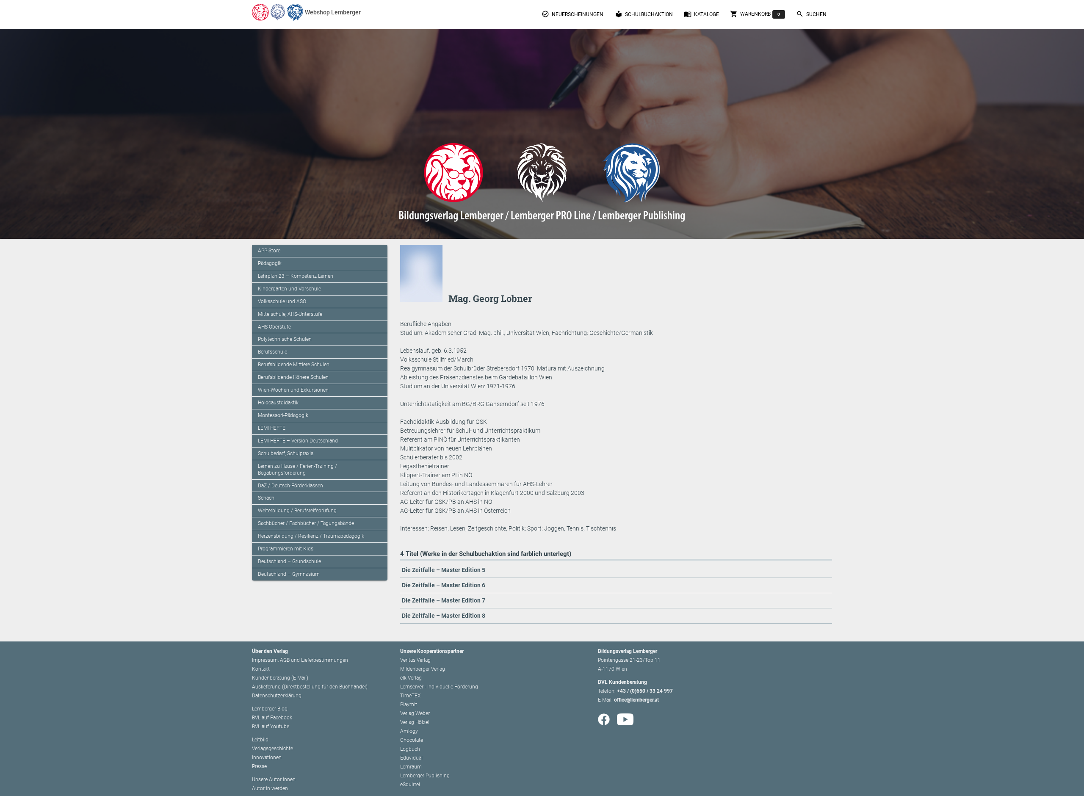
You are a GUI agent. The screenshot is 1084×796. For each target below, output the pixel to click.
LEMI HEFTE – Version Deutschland (298, 441)
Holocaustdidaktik (278, 403)
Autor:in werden (270, 788)
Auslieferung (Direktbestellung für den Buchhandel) (310, 687)
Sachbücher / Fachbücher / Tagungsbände (306, 523)
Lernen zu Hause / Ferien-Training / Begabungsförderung (297, 469)
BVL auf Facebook (272, 718)
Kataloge (701, 14)
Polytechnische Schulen (285, 339)
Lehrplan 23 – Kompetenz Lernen (295, 276)
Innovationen (267, 757)
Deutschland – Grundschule (289, 561)
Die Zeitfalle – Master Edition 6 (443, 585)
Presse (259, 766)
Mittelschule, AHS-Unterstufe (290, 314)
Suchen (811, 14)
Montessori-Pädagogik (283, 415)
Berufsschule (272, 352)
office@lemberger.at (636, 700)
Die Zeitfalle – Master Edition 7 (443, 600)
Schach (266, 498)
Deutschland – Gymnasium (289, 574)
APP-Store (269, 251)
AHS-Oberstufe (274, 327)
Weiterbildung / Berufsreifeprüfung (297, 511)
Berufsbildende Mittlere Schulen (293, 365)
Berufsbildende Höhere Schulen (293, 377)
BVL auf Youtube (270, 727)
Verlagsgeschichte (272, 749)
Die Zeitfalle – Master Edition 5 (443, 570)
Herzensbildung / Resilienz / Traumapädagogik (311, 536)
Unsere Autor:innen (274, 779)
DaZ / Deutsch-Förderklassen (290, 486)
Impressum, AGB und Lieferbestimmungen (300, 660)
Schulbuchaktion (644, 14)
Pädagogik (270, 263)
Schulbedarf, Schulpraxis (285, 453)
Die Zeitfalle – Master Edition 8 (443, 615)
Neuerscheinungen (572, 14)
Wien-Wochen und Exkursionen (293, 390)
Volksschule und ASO (282, 301)
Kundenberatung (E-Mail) (280, 678)
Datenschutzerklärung (276, 696)
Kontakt (261, 669)
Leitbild (260, 740)
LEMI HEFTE (271, 428)
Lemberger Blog (270, 709)
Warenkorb (755, 14)
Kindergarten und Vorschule (289, 289)
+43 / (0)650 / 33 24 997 (645, 691)
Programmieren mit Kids (285, 549)
